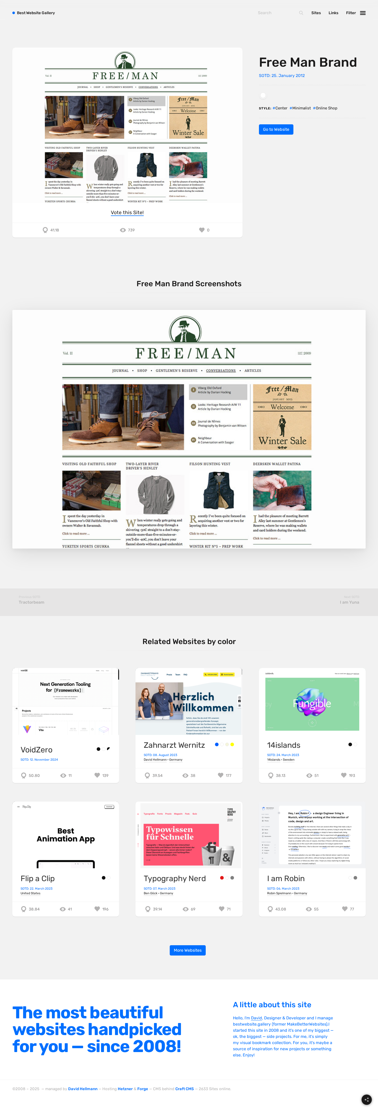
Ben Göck (150, 893)
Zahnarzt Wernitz (174, 745)
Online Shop (326, 108)
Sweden (288, 759)
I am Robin (286, 878)
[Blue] (217, 744)
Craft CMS (184, 1089)
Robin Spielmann (279, 893)
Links (333, 13)
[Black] (98, 749)
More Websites (188, 950)
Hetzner (125, 1089)
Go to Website (276, 129)
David (256, 1017)
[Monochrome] (109, 749)
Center (281, 108)
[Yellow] (232, 744)
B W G (36, 13)
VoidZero (36, 749)
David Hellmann (155, 759)
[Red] (222, 878)
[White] (263, 95)
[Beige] (227, 744)
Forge (142, 1089)
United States (30, 893)
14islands (283, 745)
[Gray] (232, 878)
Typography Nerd (175, 878)
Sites (316, 13)
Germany (176, 759)
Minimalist (301, 108)
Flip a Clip (38, 878)
